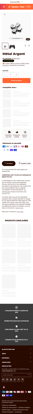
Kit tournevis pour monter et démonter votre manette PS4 (14, 191)
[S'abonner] (29, 375)
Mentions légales (6, 409)
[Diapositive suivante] (29, 46)
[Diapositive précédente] (25, 46)
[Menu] (4, 7)
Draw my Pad (10, 401)
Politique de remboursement (9, 407)
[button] (28, 6)
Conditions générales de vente (20, 409)
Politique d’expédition (7, 412)
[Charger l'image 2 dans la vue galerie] (12, 46)
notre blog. (20, 211)
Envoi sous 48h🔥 (15, 2)
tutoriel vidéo (19, 208)
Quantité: (5, 70)
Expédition (6, 65)
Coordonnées (18, 412)
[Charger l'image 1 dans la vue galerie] (5, 46)
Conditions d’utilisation (24, 407)
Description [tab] (10, 163)
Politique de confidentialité (9, 405)
